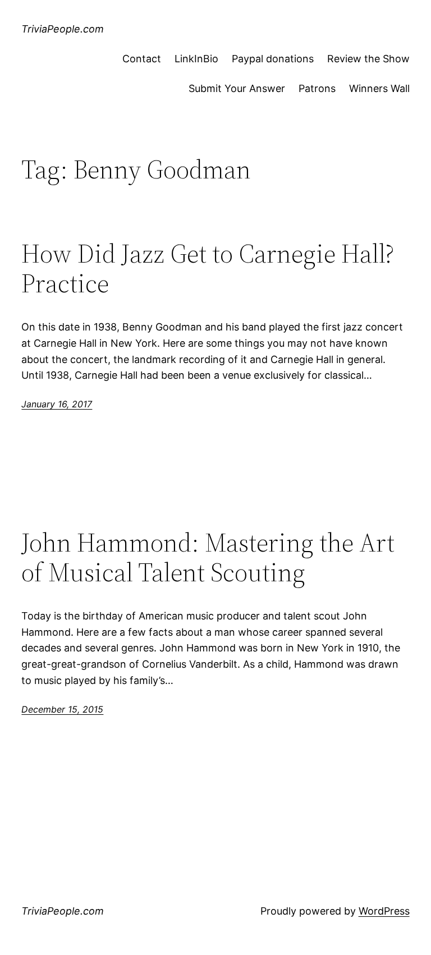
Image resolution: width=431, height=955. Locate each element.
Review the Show (368, 59)
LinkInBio (196, 59)
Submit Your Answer (237, 88)
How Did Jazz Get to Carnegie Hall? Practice (207, 268)
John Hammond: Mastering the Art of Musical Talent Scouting (208, 557)
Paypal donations (273, 59)
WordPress (384, 911)
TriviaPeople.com (62, 29)
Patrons (317, 88)
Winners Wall (379, 88)
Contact (141, 59)
